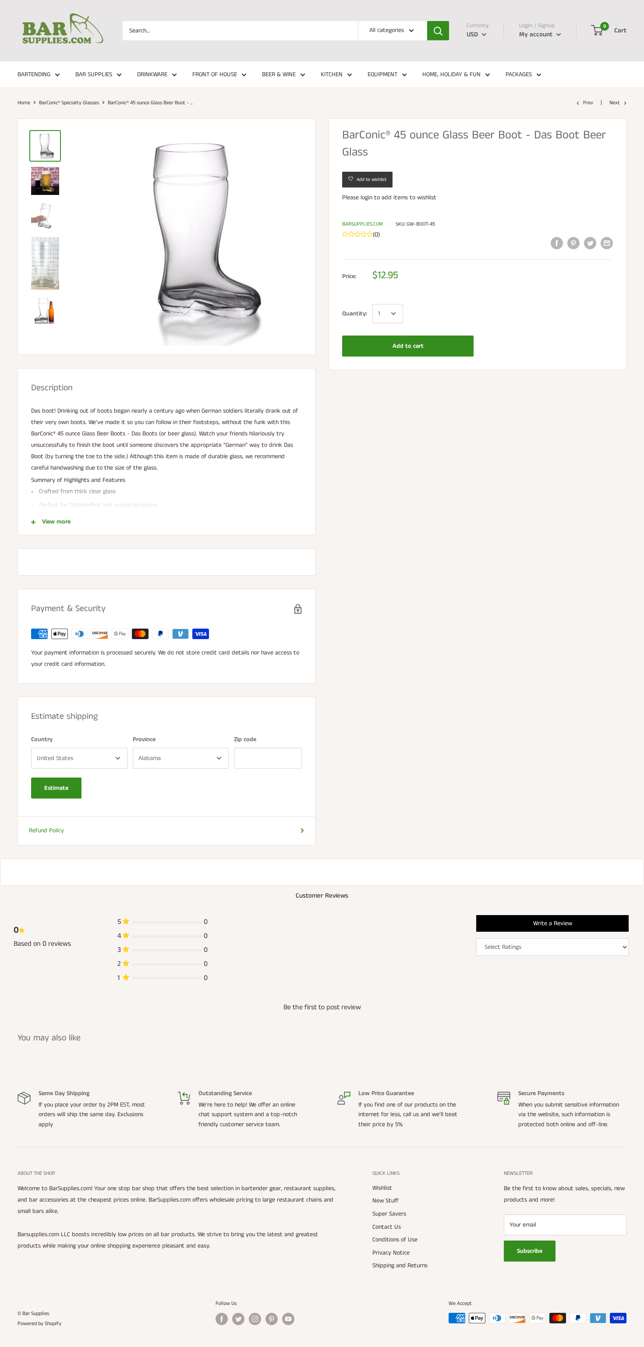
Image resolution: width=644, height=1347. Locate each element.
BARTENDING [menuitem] (34, 74)
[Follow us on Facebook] (222, 1319)
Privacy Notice (391, 1252)
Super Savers (389, 1213)
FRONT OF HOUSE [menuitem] (214, 74)
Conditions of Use (395, 1239)
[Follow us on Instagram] (255, 1319)
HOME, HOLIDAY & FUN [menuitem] (451, 74)
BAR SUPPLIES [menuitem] (93, 74)
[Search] (438, 30)
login (366, 197)
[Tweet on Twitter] (590, 243)
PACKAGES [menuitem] (519, 74)
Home (24, 102)
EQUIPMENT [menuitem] (382, 74)
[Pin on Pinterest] (573, 243)
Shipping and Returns (400, 1265)
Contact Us (386, 1227)
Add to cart (408, 346)
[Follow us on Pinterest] (271, 1319)
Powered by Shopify (39, 1323)
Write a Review (552, 923)
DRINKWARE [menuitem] (152, 74)
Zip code (245, 739)
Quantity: (354, 313)
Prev (588, 102)
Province (144, 739)
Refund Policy (46, 830)
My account (536, 34)
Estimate (56, 788)
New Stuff (385, 1200)
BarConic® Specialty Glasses (69, 102)
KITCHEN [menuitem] (332, 74)
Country (42, 739)
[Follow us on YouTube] (288, 1319)
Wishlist (382, 1188)
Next (614, 102)
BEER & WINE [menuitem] (279, 74)
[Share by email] (607, 243)
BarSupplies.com (362, 224)
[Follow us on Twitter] (238, 1319)
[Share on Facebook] (557, 243)
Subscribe (529, 1251)
